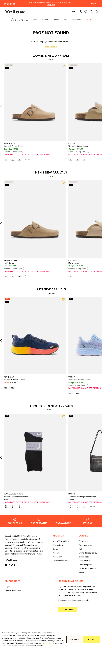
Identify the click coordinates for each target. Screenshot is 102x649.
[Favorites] (85, 11)
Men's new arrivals (51, 172)
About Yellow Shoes (61, 541)
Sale (89, 19)
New (35, 19)
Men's (56, 19)
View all (51, 59)
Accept (91, 639)
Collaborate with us (61, 560)
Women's (45, 19)
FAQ (80, 549)
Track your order (86, 545)
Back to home (51, 46)
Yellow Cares (58, 557)
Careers (56, 549)
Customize (74, 639)
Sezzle (81, 572)
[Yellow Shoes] (15, 12)
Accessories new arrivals (51, 406)
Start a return (85, 560)
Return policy (84, 557)
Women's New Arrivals (51, 55)
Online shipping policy (88, 553)
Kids (65, 19)
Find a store (58, 545)
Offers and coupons (87, 568)
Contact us (83, 541)
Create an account (13, 590)
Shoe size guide (85, 564)
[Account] (80, 11)
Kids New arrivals (51, 289)
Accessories (77, 19)
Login (7, 586)
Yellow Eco (57, 553)
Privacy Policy (47, 643)
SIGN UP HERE (67, 610)
